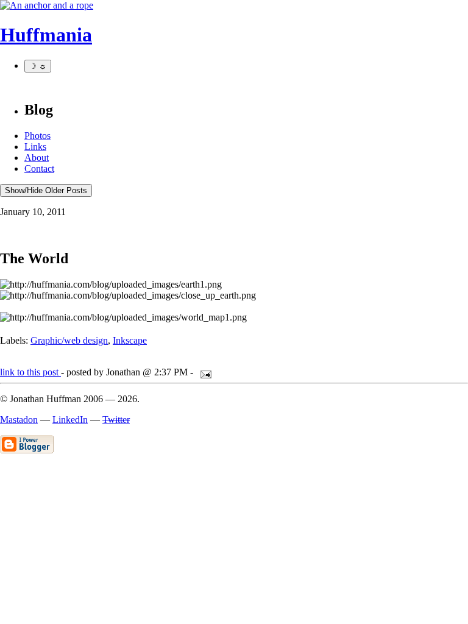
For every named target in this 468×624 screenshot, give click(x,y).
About (36, 157)
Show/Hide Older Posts (46, 190)
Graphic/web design (69, 340)
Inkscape (130, 340)
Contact (39, 168)
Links (35, 146)
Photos (37, 135)
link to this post (30, 372)
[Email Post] (203, 372)
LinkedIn (70, 419)
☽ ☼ (37, 66)
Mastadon (19, 419)
